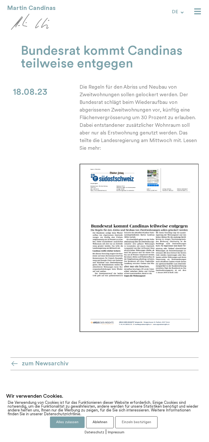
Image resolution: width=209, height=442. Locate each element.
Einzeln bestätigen (136, 422)
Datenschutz (94, 432)
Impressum (116, 432)
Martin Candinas (31, 8)
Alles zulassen (67, 422)
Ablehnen (100, 422)
